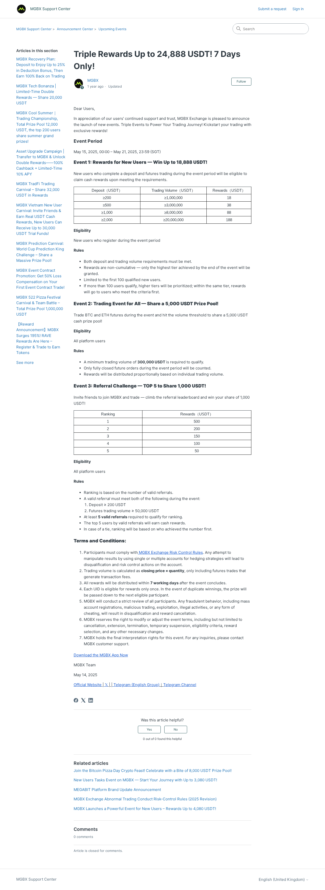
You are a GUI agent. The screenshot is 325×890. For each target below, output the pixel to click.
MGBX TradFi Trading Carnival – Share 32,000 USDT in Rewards (37, 189)
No (176, 729)
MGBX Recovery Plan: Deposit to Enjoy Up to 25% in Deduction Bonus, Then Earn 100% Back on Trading (40, 68)
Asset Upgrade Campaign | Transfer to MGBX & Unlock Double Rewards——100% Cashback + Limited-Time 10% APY (40, 162)
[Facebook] (76, 700)
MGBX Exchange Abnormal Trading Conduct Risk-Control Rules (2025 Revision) (145, 799)
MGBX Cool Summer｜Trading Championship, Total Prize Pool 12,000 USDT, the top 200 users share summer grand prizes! (38, 127)
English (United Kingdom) (282, 879)
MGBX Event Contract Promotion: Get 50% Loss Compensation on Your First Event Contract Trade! (40, 279)
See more (25, 362)
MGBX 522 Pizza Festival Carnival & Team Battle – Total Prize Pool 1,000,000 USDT (39, 306)
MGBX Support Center (34, 29)
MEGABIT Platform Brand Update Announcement (117, 789)
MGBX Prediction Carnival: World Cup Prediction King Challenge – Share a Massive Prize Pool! (40, 252)
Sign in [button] (298, 9)
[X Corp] (83, 700)
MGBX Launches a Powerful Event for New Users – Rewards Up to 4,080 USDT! (145, 808)
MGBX (93, 80)
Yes (149, 729)
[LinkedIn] (90, 700)
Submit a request (272, 9)
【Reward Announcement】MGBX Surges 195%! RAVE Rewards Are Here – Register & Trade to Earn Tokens (38, 338)
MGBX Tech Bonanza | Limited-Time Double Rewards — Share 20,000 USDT (39, 95)
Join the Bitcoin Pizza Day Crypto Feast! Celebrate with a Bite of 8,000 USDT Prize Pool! (153, 770)
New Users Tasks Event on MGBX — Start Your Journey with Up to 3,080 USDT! (145, 780)
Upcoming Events (112, 29)
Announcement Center (75, 29)
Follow (241, 81)
